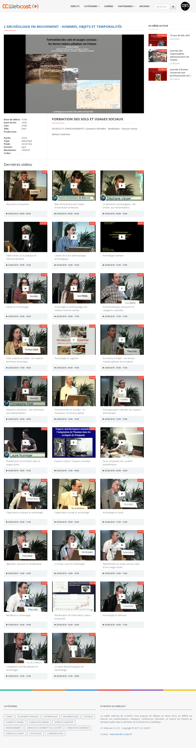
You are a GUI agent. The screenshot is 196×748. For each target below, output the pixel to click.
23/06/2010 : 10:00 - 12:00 (19, 265)
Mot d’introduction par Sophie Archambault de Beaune (69, 206)
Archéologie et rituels (113, 512)
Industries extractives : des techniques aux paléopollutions (25, 411)
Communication (55, 733)
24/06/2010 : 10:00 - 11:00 (115, 367)
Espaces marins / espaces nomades (72, 461)
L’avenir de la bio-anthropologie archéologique (70, 257)
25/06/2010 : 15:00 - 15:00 (19, 624)
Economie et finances (28, 716)
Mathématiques (70, 716)
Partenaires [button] (125, 6)
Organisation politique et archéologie (24, 512)
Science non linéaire (39, 722)
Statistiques (35, 733)
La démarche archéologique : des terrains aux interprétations (119, 206)
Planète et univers (15, 722)
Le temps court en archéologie (70, 563)
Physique (88, 716)
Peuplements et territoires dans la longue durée (23, 463)
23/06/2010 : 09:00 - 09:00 (19, 213)
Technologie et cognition (67, 358)
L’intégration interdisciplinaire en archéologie (22, 668)
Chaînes (108, 6)
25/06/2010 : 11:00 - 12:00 (115, 522)
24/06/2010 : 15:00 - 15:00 (115, 419)
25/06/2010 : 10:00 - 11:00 (19, 522)
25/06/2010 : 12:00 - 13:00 (19, 573)
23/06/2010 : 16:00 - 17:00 (67, 316)
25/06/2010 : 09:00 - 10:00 (115, 470)
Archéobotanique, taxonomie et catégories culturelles (118, 308)
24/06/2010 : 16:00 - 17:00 (19, 470)
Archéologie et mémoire (114, 615)
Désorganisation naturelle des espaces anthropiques (122, 411)
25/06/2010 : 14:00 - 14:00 (115, 573)
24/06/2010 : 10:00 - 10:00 (19, 419)
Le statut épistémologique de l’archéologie (69, 668)
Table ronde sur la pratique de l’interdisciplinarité (21, 257)
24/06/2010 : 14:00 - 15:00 (67, 419)
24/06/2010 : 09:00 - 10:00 (67, 367)
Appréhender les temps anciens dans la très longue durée (121, 565)
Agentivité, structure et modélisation (24, 563)
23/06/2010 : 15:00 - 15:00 (115, 265)
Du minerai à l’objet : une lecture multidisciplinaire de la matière (119, 360)
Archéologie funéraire (113, 255)
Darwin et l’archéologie (17, 306)
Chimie (9, 716)
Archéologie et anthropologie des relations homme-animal (71, 308)
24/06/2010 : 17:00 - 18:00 (67, 470)
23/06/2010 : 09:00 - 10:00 (115, 213)
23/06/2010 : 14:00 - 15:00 (67, 265)
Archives (144, 6)
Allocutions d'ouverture (17, 204)
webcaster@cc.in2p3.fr (121, 734)
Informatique (51, 716)
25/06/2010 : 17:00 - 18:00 (67, 676)
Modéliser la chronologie (18, 615)
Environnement (13, 728)
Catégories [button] (91, 6)
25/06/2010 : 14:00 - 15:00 (67, 573)
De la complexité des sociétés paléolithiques (118, 463)
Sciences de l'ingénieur (78, 728)
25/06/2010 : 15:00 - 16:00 (67, 624)
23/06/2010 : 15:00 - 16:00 (19, 316)
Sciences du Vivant (15, 733)
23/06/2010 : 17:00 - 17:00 (115, 316)
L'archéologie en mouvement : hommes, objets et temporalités (63, 26)
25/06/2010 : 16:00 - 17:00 (115, 624)
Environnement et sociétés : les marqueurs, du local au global (70, 411)
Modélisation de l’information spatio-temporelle (73, 617)
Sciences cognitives (64, 722)
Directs (75, 6)
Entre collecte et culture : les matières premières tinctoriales (24, 360)
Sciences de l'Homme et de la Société (44, 728)
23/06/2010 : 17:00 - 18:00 (19, 367)
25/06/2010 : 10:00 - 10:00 (67, 522)
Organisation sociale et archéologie (72, 512)
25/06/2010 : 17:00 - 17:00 (19, 676)
